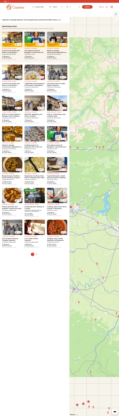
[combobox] (40, 7)
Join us (101, 7)
